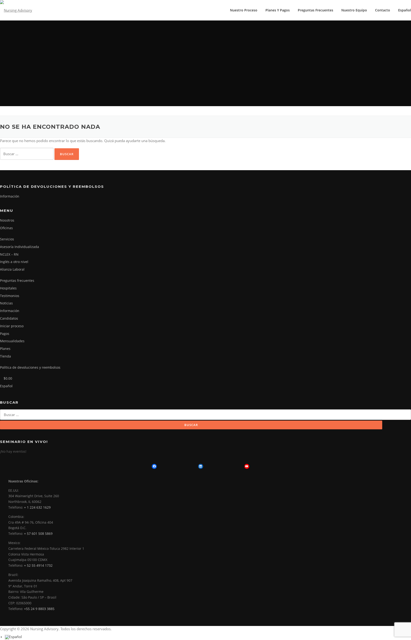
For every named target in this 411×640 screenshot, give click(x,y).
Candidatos (9, 318)
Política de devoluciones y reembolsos (30, 367)
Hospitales (8, 288)
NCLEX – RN (9, 254)
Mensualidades (12, 341)
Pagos (4, 333)
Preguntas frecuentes (17, 280)
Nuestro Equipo (354, 10)
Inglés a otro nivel (14, 261)
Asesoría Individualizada (19, 246)
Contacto (382, 10)
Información (9, 196)
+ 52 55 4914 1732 (38, 565)
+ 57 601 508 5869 (38, 533)
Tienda (5, 356)
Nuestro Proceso (243, 10)
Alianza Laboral (12, 269)
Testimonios (9, 295)
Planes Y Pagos (277, 10)
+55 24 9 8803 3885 (39, 608)
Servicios (7, 239)
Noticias (6, 303)
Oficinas (6, 228)
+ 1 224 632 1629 (37, 507)
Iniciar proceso (12, 326)
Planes (5, 348)
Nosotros (7, 220)
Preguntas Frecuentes (315, 10)
